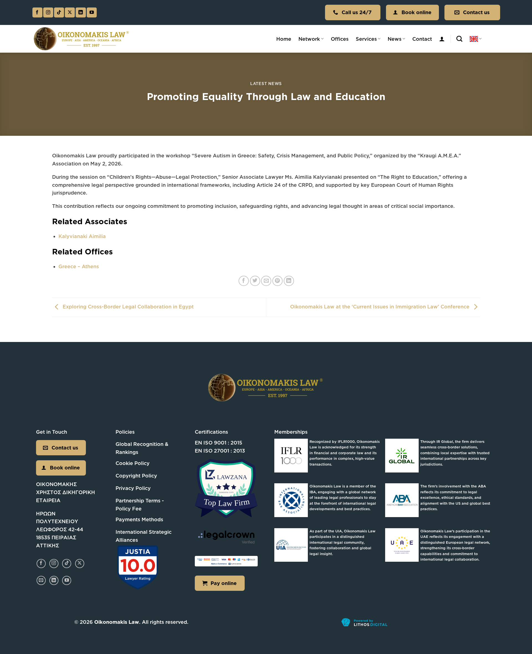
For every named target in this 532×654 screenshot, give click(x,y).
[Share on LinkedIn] (289, 281)
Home (283, 39)
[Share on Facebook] (244, 281)
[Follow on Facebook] (37, 12)
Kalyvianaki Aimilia (82, 236)
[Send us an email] (41, 580)
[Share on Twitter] (255, 281)
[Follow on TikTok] (59, 12)
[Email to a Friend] (266, 281)
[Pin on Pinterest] (277, 281)
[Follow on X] (70, 12)
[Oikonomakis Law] (81, 39)
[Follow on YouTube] (92, 12)
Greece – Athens (78, 266)
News (394, 39)
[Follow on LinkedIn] (81, 12)
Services (366, 39)
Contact (422, 39)
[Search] (459, 38)
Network (309, 39)
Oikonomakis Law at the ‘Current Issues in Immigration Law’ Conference (380, 307)
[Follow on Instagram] (48, 12)
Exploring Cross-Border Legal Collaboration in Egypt (127, 307)
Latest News (266, 83)
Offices (340, 39)
